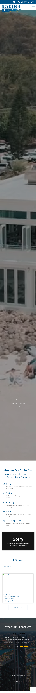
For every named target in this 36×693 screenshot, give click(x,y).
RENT (18, 407)
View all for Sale (18, 607)
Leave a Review (18, 682)
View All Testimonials (18, 676)
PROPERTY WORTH (18, 403)
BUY (18, 399)
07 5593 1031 (27, 2)
